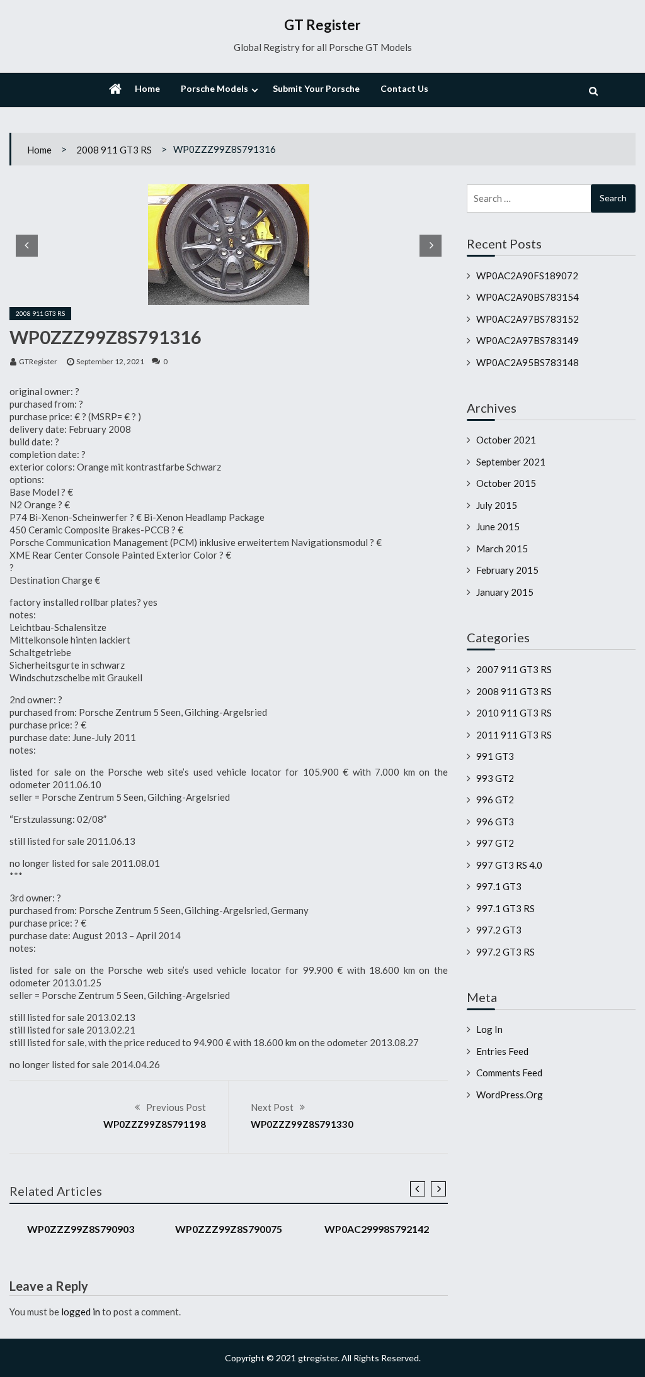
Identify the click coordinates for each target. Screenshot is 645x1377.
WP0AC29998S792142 (376, 1229)
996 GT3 (495, 821)
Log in (489, 1029)
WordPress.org (509, 1094)
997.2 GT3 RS (505, 951)
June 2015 (498, 526)
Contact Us (404, 88)
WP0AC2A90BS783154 (527, 297)
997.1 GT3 (499, 886)
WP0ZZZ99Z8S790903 (80, 1229)
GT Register (322, 24)
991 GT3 (495, 756)
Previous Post (176, 1107)
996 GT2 (495, 799)
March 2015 (502, 548)
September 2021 (510, 461)
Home (147, 88)
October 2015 (506, 483)
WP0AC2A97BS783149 (527, 340)
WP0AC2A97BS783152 (527, 319)
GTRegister (38, 361)
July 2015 (496, 505)
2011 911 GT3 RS (514, 734)
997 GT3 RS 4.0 (509, 865)
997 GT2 (495, 843)
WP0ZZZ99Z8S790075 (228, 1229)
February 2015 (507, 570)
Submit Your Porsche (316, 88)
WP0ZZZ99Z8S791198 (154, 1124)
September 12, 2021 (110, 361)
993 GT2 (495, 778)
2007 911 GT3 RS (514, 669)
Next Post (272, 1107)
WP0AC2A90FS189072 (527, 275)
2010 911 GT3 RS (514, 712)
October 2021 (506, 439)
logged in (80, 1311)
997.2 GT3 (499, 929)
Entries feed (502, 1051)
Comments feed (509, 1072)
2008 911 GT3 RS (114, 149)
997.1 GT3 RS (505, 908)
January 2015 (505, 592)
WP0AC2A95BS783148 (527, 362)
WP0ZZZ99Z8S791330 (302, 1124)
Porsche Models (214, 88)
